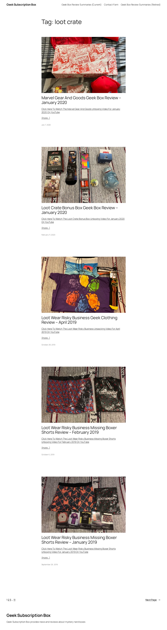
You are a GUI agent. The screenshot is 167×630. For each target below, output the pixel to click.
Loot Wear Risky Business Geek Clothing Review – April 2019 (79, 320)
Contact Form (111, 4)
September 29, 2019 (49, 564)
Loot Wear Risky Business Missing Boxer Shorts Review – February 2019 (79, 430)
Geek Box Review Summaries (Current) (82, 4)
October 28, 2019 (48, 344)
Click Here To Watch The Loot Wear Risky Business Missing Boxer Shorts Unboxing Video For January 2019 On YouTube (78, 550)
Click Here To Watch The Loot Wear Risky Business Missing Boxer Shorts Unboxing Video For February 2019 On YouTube (78, 440)
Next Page (152, 599)
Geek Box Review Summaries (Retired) (140, 4)
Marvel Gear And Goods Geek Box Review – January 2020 (81, 100)
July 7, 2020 (46, 125)
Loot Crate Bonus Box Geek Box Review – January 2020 (79, 210)
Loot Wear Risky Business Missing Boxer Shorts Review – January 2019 (79, 539)
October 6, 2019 (48, 454)
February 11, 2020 (48, 234)
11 (14, 599)
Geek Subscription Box (21, 5)
